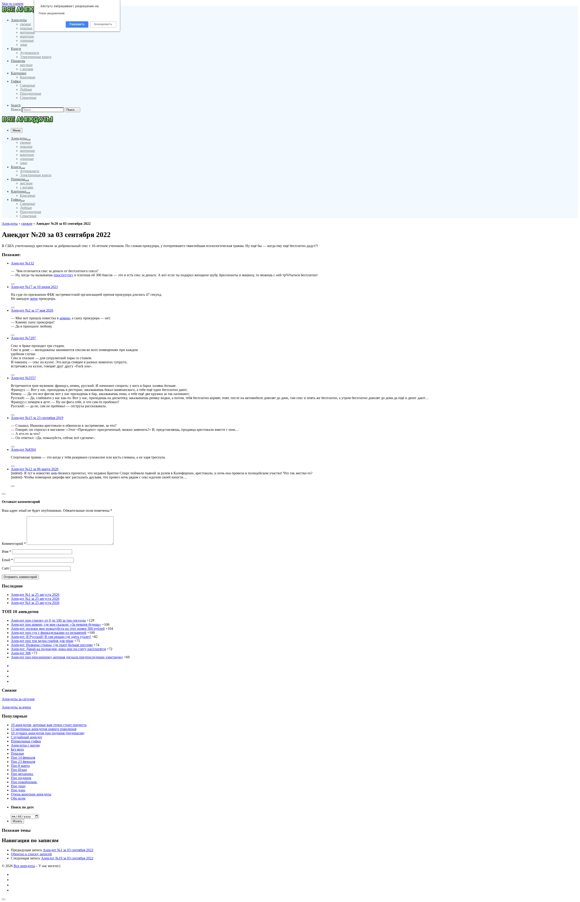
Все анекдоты (24, 866)
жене (34, 299)
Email (7, 560)
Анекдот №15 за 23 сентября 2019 (37, 418)
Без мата (17, 749)
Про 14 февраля (23, 757)
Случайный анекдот (26, 737)
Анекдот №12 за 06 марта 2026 (34, 469)
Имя (6, 551)
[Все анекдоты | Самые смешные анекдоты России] (29, 12)
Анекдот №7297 (23, 338)
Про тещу (18, 786)
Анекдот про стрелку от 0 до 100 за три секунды (48, 620)
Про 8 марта (20, 766)
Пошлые (17, 753)
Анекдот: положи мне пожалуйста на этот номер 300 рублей (58, 628)
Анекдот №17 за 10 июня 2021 (34, 287)
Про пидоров (21, 778)
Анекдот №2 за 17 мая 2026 (32, 310)
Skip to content (12, 4)
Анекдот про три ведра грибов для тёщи (42, 641)
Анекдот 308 (21, 653)
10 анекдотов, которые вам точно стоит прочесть (49, 725)
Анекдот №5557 (23, 378)
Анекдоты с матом (25, 745)
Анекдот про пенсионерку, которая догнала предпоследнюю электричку (67, 657)
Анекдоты (10, 224)
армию (65, 318)
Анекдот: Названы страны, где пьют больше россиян (52, 645)
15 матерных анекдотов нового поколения (43, 729)
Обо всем (18, 798)
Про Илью (19, 770)
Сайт (6, 568)
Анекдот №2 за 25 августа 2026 (35, 599)
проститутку (63, 275)
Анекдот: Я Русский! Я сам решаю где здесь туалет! (51, 637)
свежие (26, 224)
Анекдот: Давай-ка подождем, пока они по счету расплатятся (58, 649)
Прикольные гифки (26, 741)
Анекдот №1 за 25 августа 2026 (35, 594)
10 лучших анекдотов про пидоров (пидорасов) (47, 733)
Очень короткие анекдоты (31, 794)
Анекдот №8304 (23, 449)
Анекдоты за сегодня (18, 699)
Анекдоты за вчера (16, 707)
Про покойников (24, 782)
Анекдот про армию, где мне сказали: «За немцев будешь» (56, 624)
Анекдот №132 (22, 263)
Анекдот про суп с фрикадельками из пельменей (48, 633)
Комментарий (14, 544)
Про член (18, 790)
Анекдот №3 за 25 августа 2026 (35, 603)
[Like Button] (12, 284)
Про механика (22, 774)
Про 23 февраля (23, 762)
